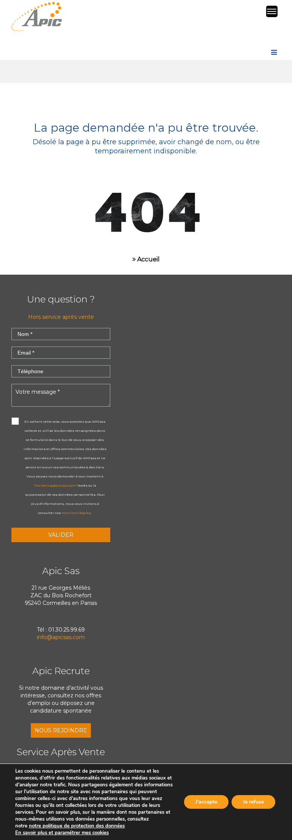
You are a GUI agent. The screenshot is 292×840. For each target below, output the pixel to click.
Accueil (148, 259)
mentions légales (76, 513)
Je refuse (253, 801)
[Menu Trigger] (272, 11)
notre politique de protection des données (77, 825)
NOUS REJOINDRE (61, 730)
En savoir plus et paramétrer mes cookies (62, 832)
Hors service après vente (61, 316)
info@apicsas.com (61, 637)
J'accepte (206, 801)
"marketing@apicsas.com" (55, 485)
